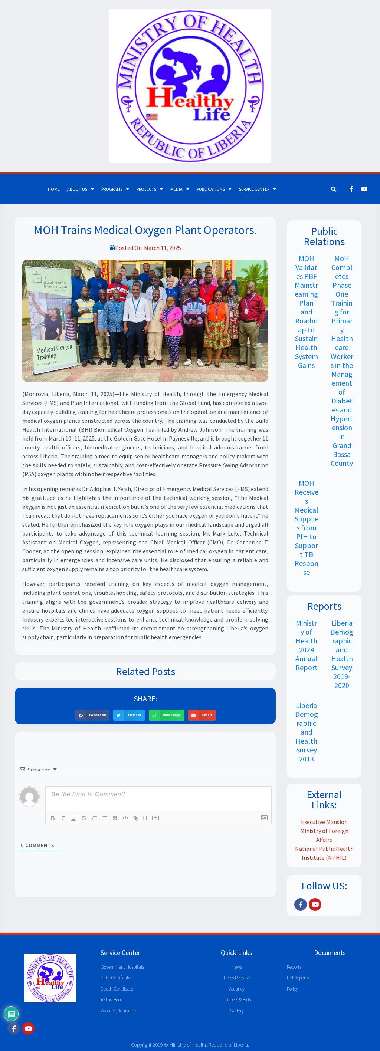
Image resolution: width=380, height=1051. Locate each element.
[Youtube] (364, 189)
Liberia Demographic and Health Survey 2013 (306, 732)
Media (176, 189)
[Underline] (73, 818)
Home (54, 189)
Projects (146, 189)
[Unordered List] (104, 818)
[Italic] (63, 818)
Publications (211, 189)
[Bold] (53, 818)
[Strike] (84, 818)
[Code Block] (125, 818)
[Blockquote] (115, 818)
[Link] (136, 818)
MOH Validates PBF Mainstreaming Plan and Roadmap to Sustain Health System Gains (306, 312)
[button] (92, 715)
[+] (156, 817)
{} (145, 817)
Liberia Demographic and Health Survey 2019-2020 (341, 654)
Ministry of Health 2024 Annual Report (306, 645)
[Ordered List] (94, 818)
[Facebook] (351, 189)
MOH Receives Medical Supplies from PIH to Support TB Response (306, 527)
